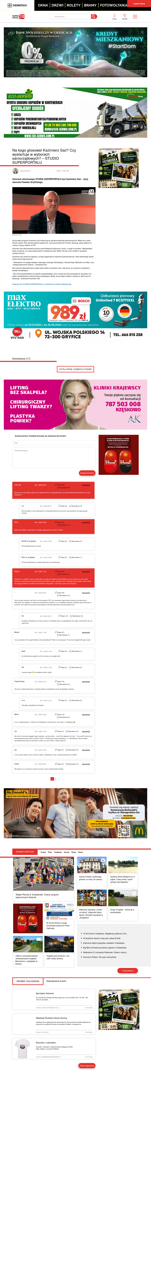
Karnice (66, 852)
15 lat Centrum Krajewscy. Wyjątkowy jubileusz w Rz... (105, 933)
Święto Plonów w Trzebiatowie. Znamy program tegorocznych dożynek (37, 896)
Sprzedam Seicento (45, 993)
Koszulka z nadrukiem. (46, 1042)
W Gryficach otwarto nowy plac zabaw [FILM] (101, 938)
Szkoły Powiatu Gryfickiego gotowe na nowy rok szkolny (90, 878)
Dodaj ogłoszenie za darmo (56, 981)
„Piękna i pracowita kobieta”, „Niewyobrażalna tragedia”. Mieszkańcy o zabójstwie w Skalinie (26, 959)
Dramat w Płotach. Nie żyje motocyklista (99, 957)
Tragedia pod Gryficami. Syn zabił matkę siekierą (58, 957)
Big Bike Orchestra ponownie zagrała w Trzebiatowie (104, 947)
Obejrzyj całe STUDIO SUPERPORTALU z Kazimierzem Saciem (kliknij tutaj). (41, 284)
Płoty (50, 852)
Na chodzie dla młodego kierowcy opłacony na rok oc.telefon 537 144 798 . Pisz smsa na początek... (62, 998)
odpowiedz (86, 485)
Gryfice (43, 852)
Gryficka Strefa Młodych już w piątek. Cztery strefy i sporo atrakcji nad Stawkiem (122, 879)
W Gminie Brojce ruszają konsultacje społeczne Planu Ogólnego (58, 925)
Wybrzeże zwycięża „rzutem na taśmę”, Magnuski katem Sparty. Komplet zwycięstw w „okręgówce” (91, 913)
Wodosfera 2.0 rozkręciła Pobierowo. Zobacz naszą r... (105, 952)
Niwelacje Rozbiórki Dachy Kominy (51, 1017)
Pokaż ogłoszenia (87, 1065)
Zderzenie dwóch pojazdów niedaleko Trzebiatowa (103, 943)
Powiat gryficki (25, 851)
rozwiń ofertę (139, 3)
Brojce (73, 852)
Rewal (80, 852)
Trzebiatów (58, 852)
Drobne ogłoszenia (28, 981)
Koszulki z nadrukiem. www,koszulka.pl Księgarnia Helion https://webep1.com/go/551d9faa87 (54, 1048)
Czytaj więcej (127, 970)
